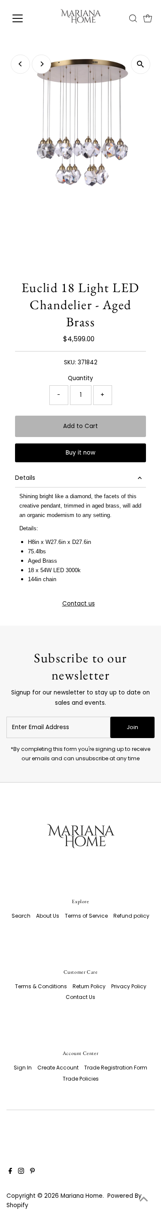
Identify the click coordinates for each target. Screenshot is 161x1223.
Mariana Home (82, 1196)
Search (21, 915)
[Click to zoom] (140, 64)
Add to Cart (80, 426)
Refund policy (131, 915)
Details (25, 478)
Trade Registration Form (115, 1067)
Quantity (80, 378)
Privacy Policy (128, 986)
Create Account (58, 1067)
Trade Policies (81, 1078)
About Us (47, 915)
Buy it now (80, 453)
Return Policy (89, 986)
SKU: (70, 362)
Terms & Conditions (41, 986)
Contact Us (80, 997)
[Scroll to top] (143, 1199)
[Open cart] (147, 18)
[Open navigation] (24, 18)
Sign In (23, 1067)
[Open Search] (133, 18)
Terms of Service (86, 915)
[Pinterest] (32, 1172)
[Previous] (20, 64)
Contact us (78, 604)
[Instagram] (21, 1172)
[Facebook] (10, 1172)
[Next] (41, 64)
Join (132, 727)
